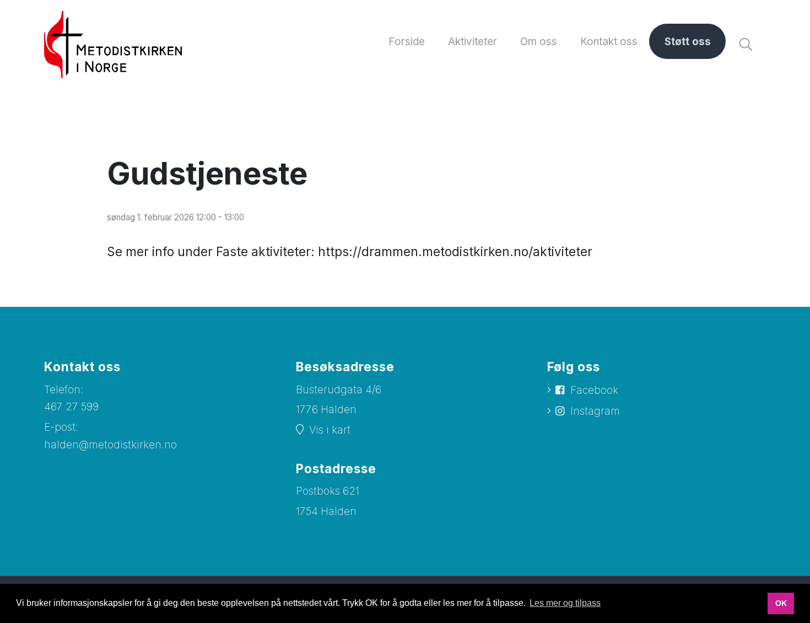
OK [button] (781, 603)
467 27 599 (71, 406)
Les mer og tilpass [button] (565, 603)
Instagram (595, 411)
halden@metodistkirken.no (110, 444)
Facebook (594, 390)
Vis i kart (329, 430)
